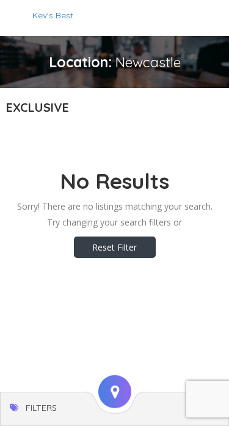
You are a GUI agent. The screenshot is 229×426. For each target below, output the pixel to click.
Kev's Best (52, 15)
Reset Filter (114, 247)
